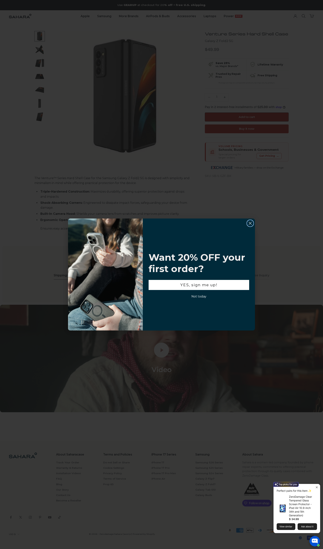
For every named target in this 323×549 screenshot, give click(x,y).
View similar (285, 526)
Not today (198, 296)
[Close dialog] (250, 223)
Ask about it (307, 526)
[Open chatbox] (315, 541)
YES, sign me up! (198, 285)
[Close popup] (317, 487)
